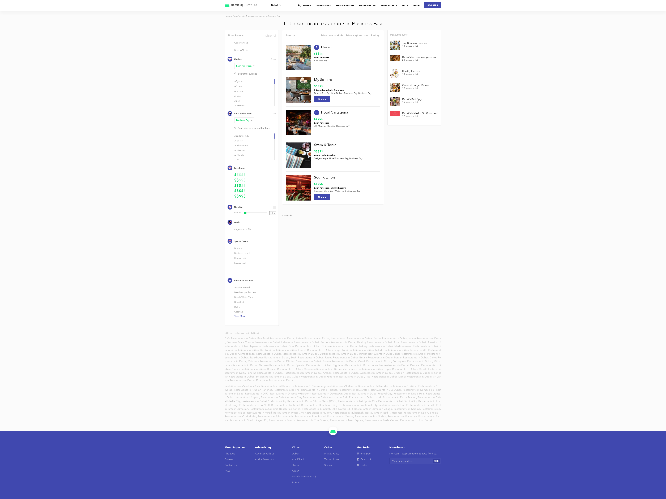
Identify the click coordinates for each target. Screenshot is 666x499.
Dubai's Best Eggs (412, 99)
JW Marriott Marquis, (325, 126)
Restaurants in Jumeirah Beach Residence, (276, 409)
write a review (345, 5)
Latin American (245, 65)
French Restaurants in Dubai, (316, 350)
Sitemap (328, 465)
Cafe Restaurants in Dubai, (241, 338)
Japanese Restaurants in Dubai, (269, 346)
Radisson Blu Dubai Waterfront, (330, 191)
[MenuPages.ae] (241, 5)
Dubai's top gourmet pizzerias (419, 57)
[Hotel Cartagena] (298, 123)
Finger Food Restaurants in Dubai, (354, 350)
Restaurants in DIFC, (257, 393)
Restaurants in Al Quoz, (403, 386)
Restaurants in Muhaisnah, (349, 412)
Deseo (326, 47)
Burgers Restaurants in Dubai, (339, 342)
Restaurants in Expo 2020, (255, 405)
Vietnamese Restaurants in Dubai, (363, 369)
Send (436, 461)
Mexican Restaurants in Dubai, (301, 353)
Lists (405, 5)
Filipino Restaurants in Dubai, (304, 361)
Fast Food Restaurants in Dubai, (276, 338)
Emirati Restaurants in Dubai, (265, 373)
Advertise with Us (264, 453)
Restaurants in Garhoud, (286, 405)
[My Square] (298, 90)
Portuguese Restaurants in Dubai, (413, 361)
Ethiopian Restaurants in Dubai (274, 380)
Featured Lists (399, 35)
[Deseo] (298, 57)
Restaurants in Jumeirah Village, (373, 409)
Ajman (295, 470)
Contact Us (231, 465)
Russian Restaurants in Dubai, (285, 369)
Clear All (270, 36)
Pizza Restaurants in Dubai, (305, 346)
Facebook (365, 459)
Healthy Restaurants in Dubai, (375, 342)
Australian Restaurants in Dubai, (303, 373)
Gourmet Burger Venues (415, 85)
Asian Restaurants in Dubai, (410, 342)
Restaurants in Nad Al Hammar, (384, 412)
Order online (367, 5)
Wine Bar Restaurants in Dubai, (391, 365)
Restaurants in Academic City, (243, 386)
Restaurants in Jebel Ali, (421, 405)
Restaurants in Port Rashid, (310, 416)
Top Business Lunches (414, 43)
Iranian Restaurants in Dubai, (411, 357)
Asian (317, 155)
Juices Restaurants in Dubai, (342, 357)
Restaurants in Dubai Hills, (410, 393)
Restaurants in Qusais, (341, 416)
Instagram (365, 453)
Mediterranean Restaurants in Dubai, (416, 346)
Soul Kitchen (324, 177)
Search (307, 5)
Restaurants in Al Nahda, (373, 386)
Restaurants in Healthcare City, (320, 405)
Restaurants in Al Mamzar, (342, 386)
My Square (323, 79)
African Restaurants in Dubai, (249, 369)
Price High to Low (357, 35)
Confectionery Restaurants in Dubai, (260, 353)
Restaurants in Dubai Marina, (400, 397)
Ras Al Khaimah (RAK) (304, 476)
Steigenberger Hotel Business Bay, (331, 158)
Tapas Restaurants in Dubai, (401, 369)
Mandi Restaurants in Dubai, (415, 376)
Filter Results (252, 35)
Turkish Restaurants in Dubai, (377, 353)
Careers (229, 459)
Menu (324, 99)
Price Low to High (332, 35)
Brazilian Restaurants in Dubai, (412, 373)
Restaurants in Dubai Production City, (264, 401)
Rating (375, 35)
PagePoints (324, 5)
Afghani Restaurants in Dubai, (341, 373)
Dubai (274, 5)
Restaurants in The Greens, (313, 420)
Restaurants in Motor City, (289, 412)
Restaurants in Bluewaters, (355, 390)
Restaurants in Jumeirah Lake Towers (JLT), (328, 409)
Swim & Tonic (325, 144)
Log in (416, 5)
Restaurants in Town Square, (347, 420)
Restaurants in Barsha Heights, (319, 390)
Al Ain (295, 482)
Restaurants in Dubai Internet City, (282, 397)
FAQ (227, 470)
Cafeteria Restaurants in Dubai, (267, 361)
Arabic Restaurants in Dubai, (390, 338)
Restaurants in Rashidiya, (403, 416)
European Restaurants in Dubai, (339, 353)
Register (433, 5)
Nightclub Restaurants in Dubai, (352, 365)
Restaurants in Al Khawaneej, (308, 386)
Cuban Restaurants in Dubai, (309, 376)
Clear (273, 59)
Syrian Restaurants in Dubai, (377, 373)
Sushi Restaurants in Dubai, (307, 357)
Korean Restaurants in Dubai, (340, 361)
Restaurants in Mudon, (319, 412)
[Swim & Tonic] (298, 155)
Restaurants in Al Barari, (276, 386)
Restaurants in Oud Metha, (241, 416)
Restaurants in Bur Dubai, (386, 390)
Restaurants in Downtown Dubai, (332, 393)
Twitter (364, 465)
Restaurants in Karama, (407, 409)
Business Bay (244, 120)
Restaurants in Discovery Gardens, (291, 393)
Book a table (389, 5)
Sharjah (296, 465)
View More (239, 316)
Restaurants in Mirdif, (260, 412)
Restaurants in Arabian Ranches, (254, 390)
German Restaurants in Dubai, (277, 365)
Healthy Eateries (411, 71)
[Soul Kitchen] (298, 188)
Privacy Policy (331, 453)
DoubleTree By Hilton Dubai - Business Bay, (336, 93)
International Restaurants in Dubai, (352, 338)
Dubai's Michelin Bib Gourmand (420, 113)
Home (227, 16)
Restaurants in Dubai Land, (365, 397)
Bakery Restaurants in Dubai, (376, 346)
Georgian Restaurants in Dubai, (346, 376)
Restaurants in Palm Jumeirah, (276, 416)
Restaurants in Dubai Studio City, (398, 401)
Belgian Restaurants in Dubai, (273, 376)
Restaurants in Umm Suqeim (417, 420)
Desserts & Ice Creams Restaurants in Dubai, (254, 342)
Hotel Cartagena (334, 112)
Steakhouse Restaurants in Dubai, (270, 357)
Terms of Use (331, 459)
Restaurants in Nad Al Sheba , (421, 412)
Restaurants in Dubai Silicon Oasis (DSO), (312, 401)
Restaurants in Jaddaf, (392, 405)
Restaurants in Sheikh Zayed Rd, (249, 420)
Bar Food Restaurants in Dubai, (279, 350)
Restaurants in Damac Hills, (419, 390)
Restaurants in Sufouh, (282, 420)
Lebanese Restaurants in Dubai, (300, 342)
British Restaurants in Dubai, (376, 357)
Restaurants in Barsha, (287, 390)
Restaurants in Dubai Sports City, (358, 401)
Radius (237, 212)
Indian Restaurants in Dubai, (313, 338)
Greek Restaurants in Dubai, (375, 361)
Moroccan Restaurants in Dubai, (323, 369)
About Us (230, 453)
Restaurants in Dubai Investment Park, (326, 397)
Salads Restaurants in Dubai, (392, 350)
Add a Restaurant (264, 459)
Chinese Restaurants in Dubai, (340, 346)
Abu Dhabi (298, 459)
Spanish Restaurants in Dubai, (314, 365)
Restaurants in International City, (358, 405)
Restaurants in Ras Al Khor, (371, 416)
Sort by (290, 35)
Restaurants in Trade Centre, (382, 420)
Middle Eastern (338, 187)
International (320, 90)
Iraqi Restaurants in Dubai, (382, 376)
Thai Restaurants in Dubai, (411, 353)
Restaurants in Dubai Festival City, (372, 393)
